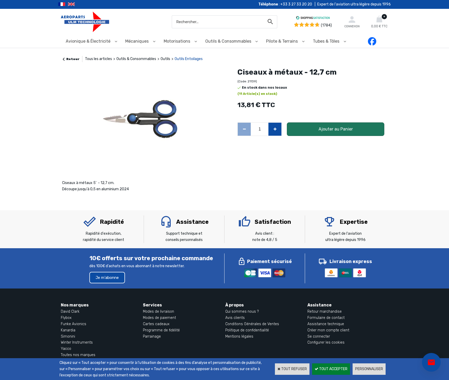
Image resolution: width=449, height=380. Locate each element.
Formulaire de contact (326, 318)
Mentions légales (239, 336)
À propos (234, 305)
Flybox (66, 318)
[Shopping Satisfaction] (313, 18)
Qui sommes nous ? (242, 311)
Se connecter (318, 336)
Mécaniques (137, 41)
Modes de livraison (158, 311)
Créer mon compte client (328, 330)
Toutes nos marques (78, 355)
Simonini (68, 336)
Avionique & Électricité (88, 41)
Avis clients (235, 318)
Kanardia (68, 330)
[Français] (63, 4)
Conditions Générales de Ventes (252, 324)
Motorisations (177, 41)
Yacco (66, 348)
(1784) (326, 25)
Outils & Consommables (228, 41)
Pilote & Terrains (282, 41)
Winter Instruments (77, 342)
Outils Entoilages (189, 59)
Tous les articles (98, 59)
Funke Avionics (73, 324)
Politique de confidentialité (247, 330)
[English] (78, 4)
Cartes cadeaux (156, 324)
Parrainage (152, 336)
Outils (165, 59)
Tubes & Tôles (326, 41)
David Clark (70, 311)
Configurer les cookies (326, 342)
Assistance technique (325, 324)
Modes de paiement (159, 318)
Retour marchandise (324, 311)
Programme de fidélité (161, 330)
